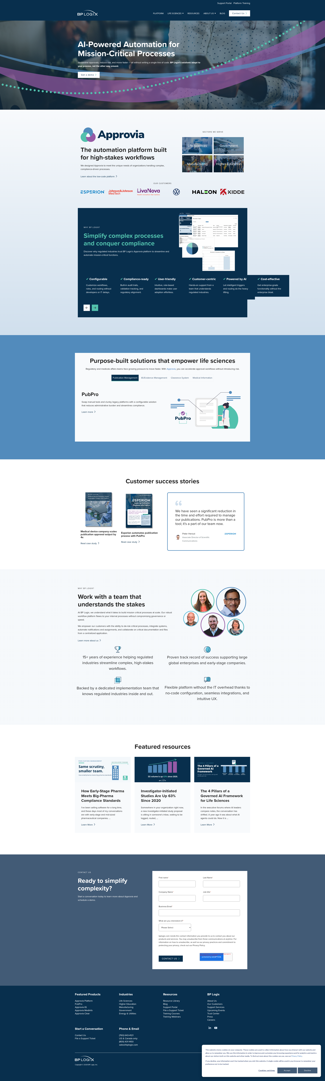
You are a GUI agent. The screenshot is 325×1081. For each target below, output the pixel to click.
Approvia (171, 368)
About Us (209, 13)
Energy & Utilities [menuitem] (127, 1013)
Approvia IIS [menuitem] (81, 1007)
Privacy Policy (296, 1056)
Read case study (89, 543)
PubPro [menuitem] (78, 1004)
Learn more (88, 411)
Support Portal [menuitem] (224, 3)
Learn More (87, 824)
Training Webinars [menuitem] (172, 1016)
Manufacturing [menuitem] (126, 1007)
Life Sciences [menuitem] (125, 1000)
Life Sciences (175, 13)
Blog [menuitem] (165, 1004)
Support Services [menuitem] (215, 1007)
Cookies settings (266, 1070)
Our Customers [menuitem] (214, 1004)
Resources (193, 13)
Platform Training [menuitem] (241, 3)
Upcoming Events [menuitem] (216, 1010)
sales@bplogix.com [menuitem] (128, 1044)
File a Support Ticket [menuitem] (173, 1010)
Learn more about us (88, 640)
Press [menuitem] (210, 1016)
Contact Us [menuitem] (80, 1035)
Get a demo (87, 74)
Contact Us (238, 13)
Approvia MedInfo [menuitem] (84, 1010)
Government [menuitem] (125, 1010)
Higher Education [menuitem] (127, 1004)
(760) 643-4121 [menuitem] (126, 1035)
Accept (287, 1070)
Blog (222, 13)
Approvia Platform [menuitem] (84, 1000)
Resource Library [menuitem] (171, 1000)
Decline (307, 1070)
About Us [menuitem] (212, 1000)
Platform (158, 13)
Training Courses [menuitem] (171, 1013)
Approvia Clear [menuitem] (82, 1013)
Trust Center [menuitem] (213, 1013)
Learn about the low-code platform (98, 176)
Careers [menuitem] (211, 1019)
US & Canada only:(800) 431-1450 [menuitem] (128, 1040)
